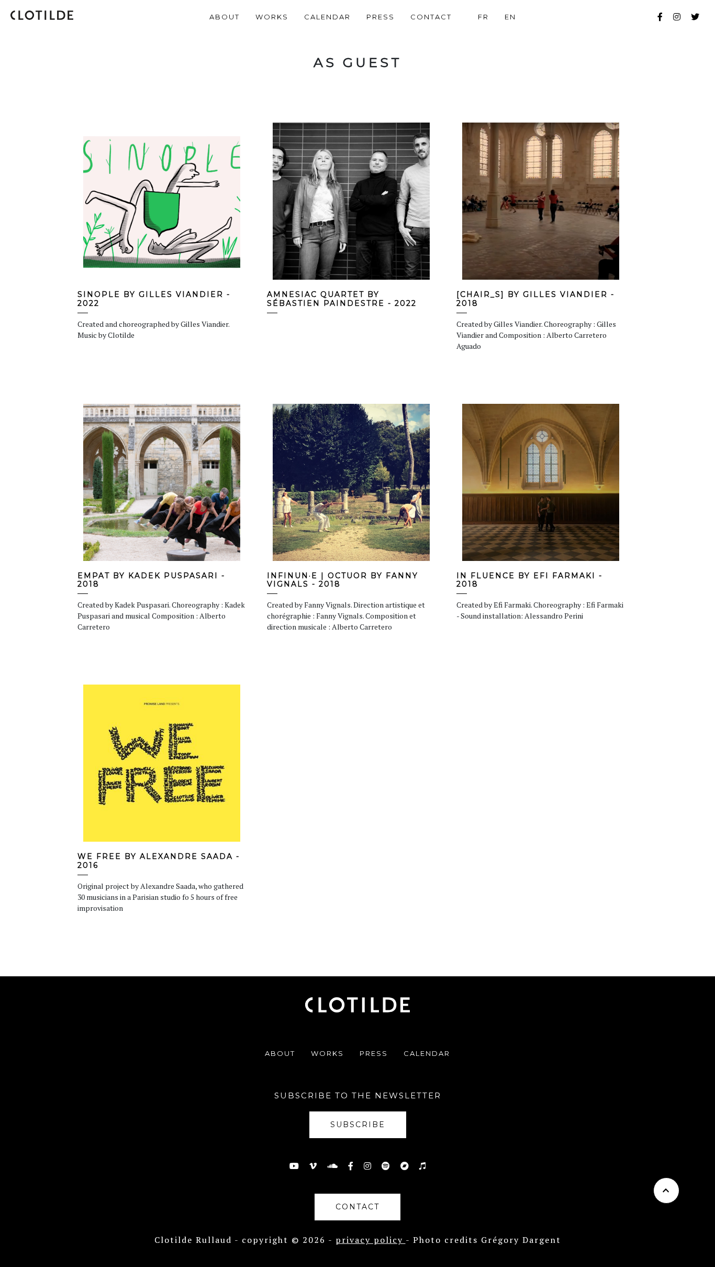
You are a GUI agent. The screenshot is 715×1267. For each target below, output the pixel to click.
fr (483, 17)
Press (380, 17)
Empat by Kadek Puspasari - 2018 (151, 580)
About (224, 17)
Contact (431, 17)
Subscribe (357, 1124)
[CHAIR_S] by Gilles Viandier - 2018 (535, 299)
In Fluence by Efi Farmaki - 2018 (529, 580)
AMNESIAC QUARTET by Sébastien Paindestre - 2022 (342, 299)
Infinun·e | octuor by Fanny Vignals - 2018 (342, 580)
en (510, 17)
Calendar (327, 17)
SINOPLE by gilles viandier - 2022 (153, 299)
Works (271, 17)
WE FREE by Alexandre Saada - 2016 (158, 861)
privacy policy (371, 1240)
